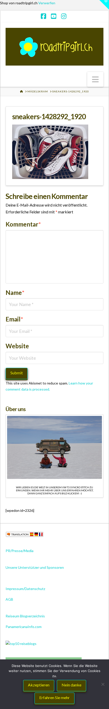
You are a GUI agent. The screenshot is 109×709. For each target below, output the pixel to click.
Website (17, 346)
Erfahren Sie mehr (54, 697)
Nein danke (71, 684)
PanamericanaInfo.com (24, 626)
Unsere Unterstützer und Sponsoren (35, 567)
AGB (9, 599)
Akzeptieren (38, 684)
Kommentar (23, 224)
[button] (95, 79)
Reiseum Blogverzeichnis (25, 616)
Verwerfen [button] (46, 3)
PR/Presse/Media (19, 551)
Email (14, 319)
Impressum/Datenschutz (25, 588)
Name (15, 292)
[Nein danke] (102, 684)
